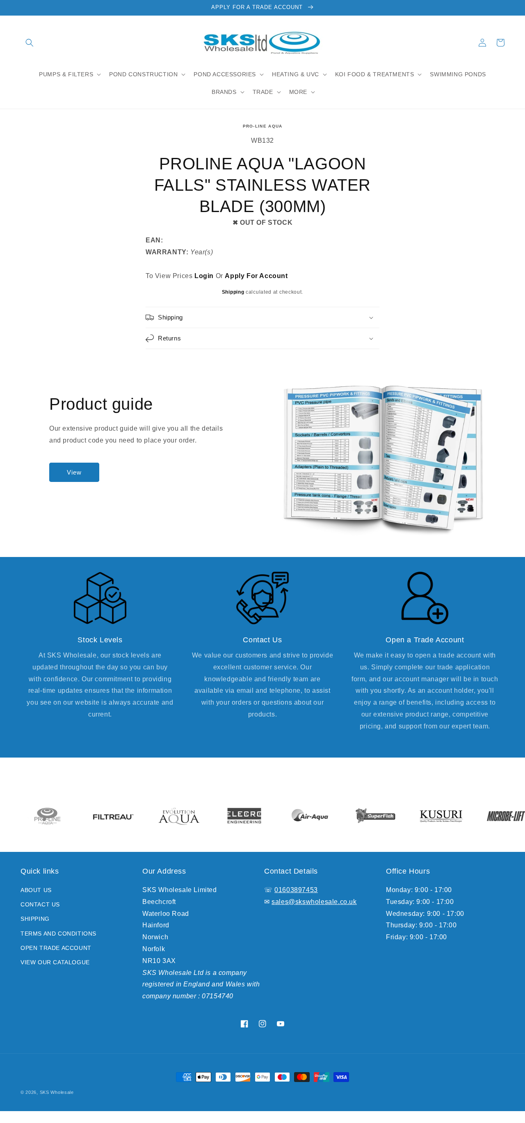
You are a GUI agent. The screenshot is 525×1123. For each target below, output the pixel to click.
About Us (36, 890)
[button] (30, 43)
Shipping (233, 292)
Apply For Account (256, 275)
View (74, 472)
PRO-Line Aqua (263, 126)
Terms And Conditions (58, 933)
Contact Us (40, 904)
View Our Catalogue (55, 962)
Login (204, 275)
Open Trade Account (56, 948)
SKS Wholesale (57, 1092)
